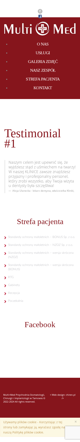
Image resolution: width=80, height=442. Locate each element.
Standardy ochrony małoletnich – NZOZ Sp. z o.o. (40, 245)
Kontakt (42, 87)
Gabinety (14, 285)
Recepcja (14, 293)
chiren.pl (71, 394)
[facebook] (40, 11)
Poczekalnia (15, 300)
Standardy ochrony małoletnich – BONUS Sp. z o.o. (41, 237)
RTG (11, 277)
